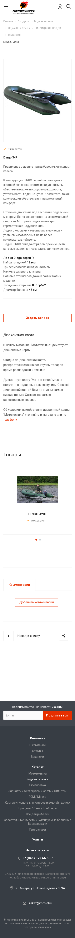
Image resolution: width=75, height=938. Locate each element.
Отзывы (37, 751)
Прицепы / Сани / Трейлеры (38, 808)
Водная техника (37, 779)
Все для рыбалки (37, 814)
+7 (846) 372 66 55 (36, 858)
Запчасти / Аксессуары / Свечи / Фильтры (37, 791)
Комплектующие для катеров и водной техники (37, 802)
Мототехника (38, 773)
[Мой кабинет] (60, 6)
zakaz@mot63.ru (40, 903)
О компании (37, 745)
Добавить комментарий (36, 602)
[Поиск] (68, 7)
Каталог (37, 767)
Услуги (37, 839)
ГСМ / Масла (37, 796)
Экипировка (37, 785)
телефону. (10, 419)
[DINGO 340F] (37, 100)
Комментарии (19, 585)
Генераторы (37, 829)
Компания (37, 738)
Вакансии (37, 756)
